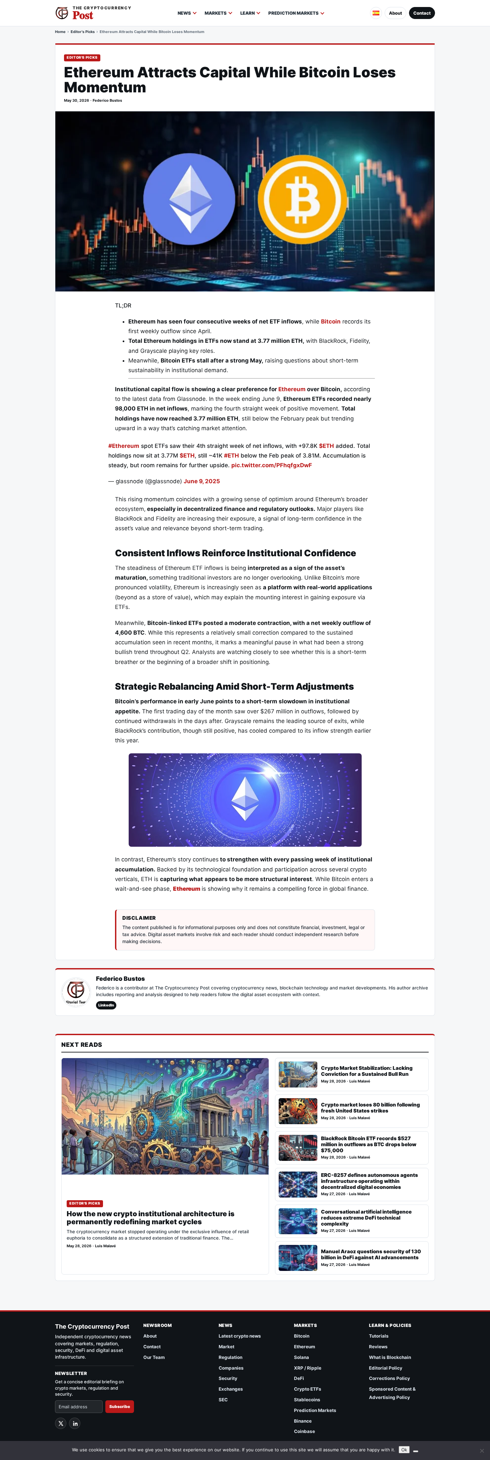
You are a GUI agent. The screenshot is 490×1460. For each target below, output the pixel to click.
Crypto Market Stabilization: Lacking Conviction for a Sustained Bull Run (367, 1071)
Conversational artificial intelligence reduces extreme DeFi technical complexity (366, 1218)
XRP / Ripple (307, 1368)
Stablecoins (307, 1399)
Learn (247, 13)
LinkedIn (106, 1005)
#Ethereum (123, 446)
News (184, 13)
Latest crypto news (240, 1336)
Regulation (230, 1357)
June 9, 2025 (202, 481)
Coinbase (304, 1431)
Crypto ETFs (307, 1389)
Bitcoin (331, 321)
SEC (223, 1399)
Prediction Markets (293, 13)
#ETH (231, 455)
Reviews (378, 1346)
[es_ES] (376, 13)
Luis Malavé (105, 1246)
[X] (60, 1423)
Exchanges (231, 1389)
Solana (301, 1357)
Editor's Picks (83, 32)
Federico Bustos (107, 100)
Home (60, 32)
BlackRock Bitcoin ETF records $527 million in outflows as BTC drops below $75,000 (368, 1144)
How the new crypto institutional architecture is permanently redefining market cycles (150, 1218)
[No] (481, 1450)
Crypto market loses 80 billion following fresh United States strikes (370, 1108)
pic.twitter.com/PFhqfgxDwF (271, 465)
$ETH (326, 446)
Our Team (154, 1357)
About (395, 13)
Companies (231, 1368)
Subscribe (119, 1406)
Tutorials (379, 1336)
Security (228, 1378)
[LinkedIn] (74, 1423)
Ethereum (292, 389)
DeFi (299, 1378)
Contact (422, 13)
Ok (404, 1449)
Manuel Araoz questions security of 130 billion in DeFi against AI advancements (371, 1254)
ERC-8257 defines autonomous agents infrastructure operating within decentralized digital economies (369, 1181)
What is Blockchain (390, 1357)
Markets (216, 13)
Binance (303, 1421)
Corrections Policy (389, 1378)
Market (226, 1346)
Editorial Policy (385, 1368)
